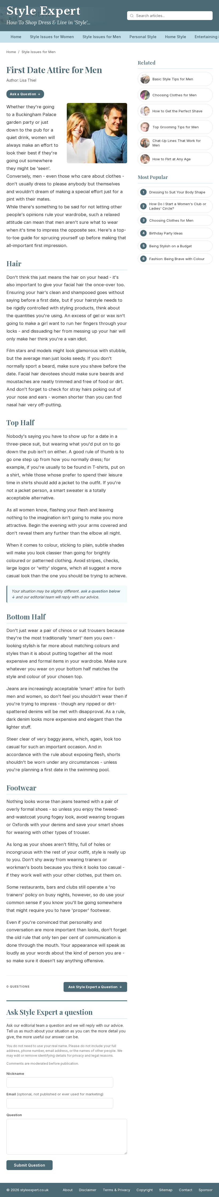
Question (14, 1115)
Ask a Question (23, 94)
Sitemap (166, 1190)
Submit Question (29, 1165)
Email (54, 1094)
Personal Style (143, 36)
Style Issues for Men (102, 36)
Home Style (175, 36)
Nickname (15, 1073)
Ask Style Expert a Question (93, 987)
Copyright (144, 1190)
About (68, 1190)
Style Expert (43, 11)
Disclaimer (87, 1190)
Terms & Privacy (116, 1190)
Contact (185, 1190)
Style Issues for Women (52, 36)
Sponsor (206, 1190)
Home (16, 36)
